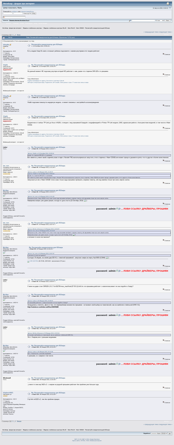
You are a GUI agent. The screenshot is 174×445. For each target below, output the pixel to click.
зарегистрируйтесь (27, 11)
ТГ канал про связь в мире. (80, 82)
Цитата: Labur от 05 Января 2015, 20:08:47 (40, 300)
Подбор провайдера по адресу (36, 80)
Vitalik (5, 65)
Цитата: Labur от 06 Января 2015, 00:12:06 (40, 351)
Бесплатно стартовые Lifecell (55, 80)
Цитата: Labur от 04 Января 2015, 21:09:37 (40, 172)
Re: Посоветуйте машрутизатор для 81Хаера (48, 65)
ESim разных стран (66, 82)
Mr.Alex (6, 190)
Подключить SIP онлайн (52, 82)
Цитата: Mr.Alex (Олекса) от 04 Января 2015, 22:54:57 (43, 229)
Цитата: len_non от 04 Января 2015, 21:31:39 (41, 196)
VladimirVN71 (8, 393)
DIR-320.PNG (34, 261)
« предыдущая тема (151, 32)
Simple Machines (95, 439)
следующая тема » (165, 32)
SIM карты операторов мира (35, 82)
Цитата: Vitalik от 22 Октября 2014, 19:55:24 (41, 153)
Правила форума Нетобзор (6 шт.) (19, 20)
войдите (15, 11)
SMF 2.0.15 (77, 439)
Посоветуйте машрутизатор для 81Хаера (46, 44)
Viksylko (6, 45)
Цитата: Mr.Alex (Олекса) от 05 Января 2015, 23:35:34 (43, 333)
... (14, 35)
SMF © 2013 (85, 439)
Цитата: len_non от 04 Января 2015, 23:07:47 (41, 253)
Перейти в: (147, 433)
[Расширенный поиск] (129, 20)
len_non (6, 166)
